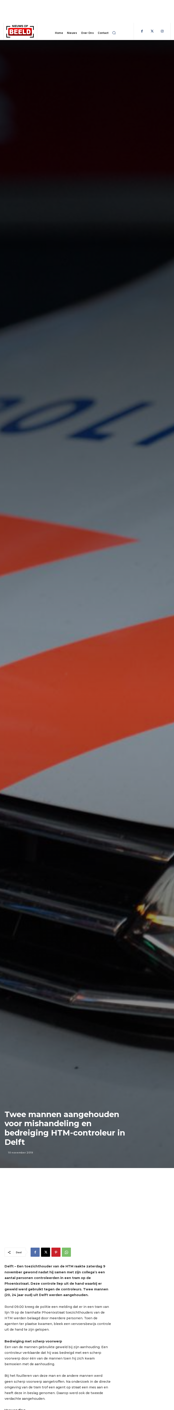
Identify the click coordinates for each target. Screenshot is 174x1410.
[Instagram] (162, 31)
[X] (45, 1252)
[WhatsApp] (66, 1252)
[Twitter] (152, 31)
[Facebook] (142, 31)
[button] (114, 33)
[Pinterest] (55, 1252)
